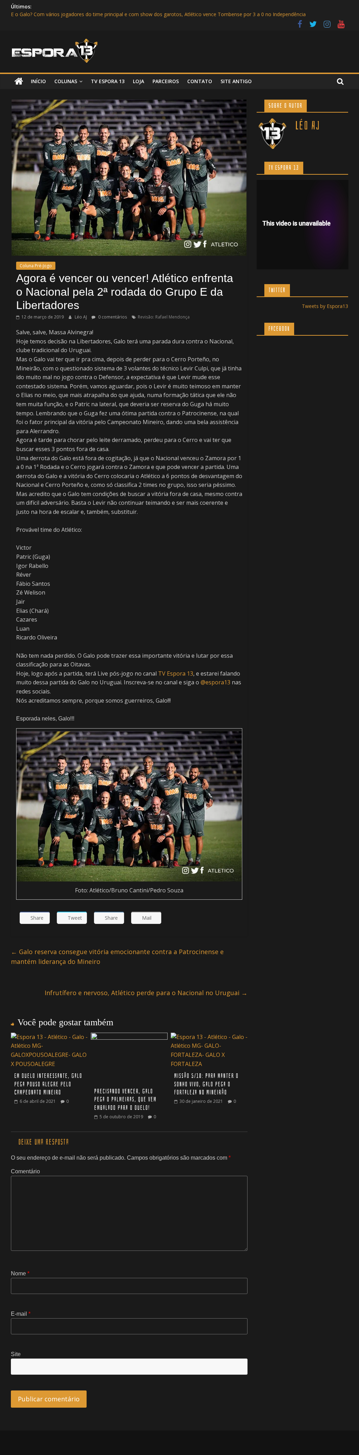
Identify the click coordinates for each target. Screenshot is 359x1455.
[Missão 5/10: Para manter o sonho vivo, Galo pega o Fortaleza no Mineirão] (209, 1037)
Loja (138, 81)
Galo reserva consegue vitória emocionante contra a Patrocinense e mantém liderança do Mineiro (117, 956)
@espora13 (215, 682)
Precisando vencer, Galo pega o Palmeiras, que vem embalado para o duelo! (125, 1100)
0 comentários (112, 317)
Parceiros (166, 81)
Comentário (25, 1171)
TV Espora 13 (107, 81)
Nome (20, 1273)
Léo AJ (81, 317)
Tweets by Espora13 (325, 306)
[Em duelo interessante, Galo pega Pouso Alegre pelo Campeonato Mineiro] (49, 1037)
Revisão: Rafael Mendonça (164, 317)
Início (38, 81)
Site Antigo (236, 81)
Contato (199, 81)
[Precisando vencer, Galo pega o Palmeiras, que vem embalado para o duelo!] (129, 1037)
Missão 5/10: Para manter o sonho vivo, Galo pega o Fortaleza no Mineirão (206, 1084)
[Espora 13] (19, 81)
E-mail (21, 1314)
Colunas (65, 81)
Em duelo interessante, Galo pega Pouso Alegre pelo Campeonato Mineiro (48, 1084)
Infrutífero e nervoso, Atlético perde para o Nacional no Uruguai (146, 992)
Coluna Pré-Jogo (36, 266)
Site (16, 1354)
